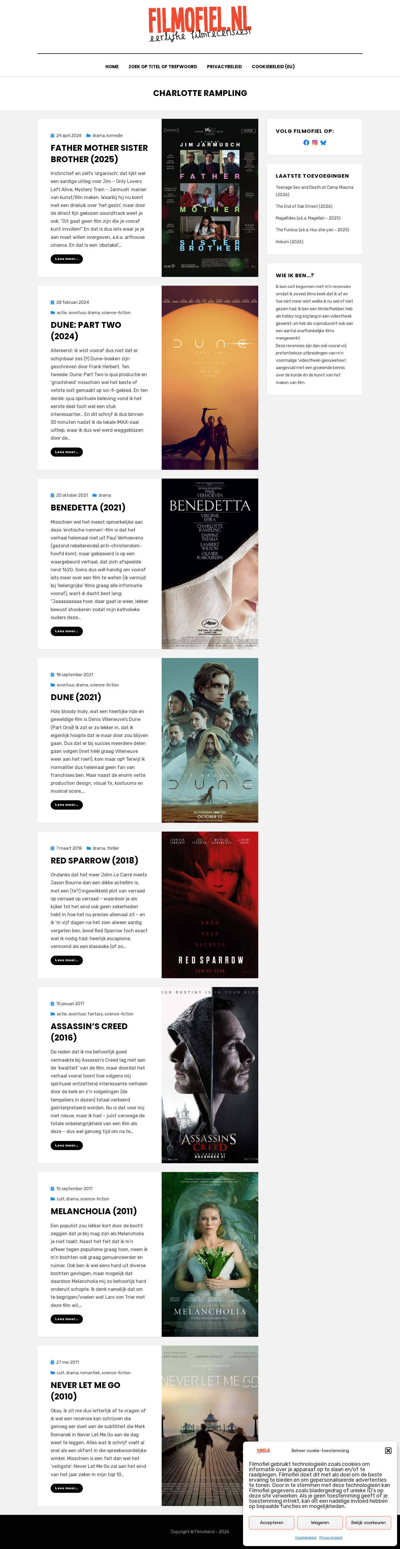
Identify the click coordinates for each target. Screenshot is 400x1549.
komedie (115, 135)
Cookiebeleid (306, 1538)
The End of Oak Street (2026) (304, 206)
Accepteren (271, 1522)
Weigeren (320, 1522)
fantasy (95, 1014)
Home (112, 67)
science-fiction (116, 312)
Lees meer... (66, 259)
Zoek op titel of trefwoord (163, 67)
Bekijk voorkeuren (368, 1522)
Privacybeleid (330, 1538)
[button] (388, 1451)
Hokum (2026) (289, 241)
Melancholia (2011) (94, 1211)
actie (62, 312)
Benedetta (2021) (88, 507)
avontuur (77, 312)
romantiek (90, 1372)
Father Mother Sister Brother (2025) (99, 153)
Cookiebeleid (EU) (273, 67)
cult (60, 1199)
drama (99, 135)
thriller (113, 848)
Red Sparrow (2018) (95, 860)
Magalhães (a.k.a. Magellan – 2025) (308, 218)
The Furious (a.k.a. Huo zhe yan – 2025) (312, 229)
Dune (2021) (76, 697)
